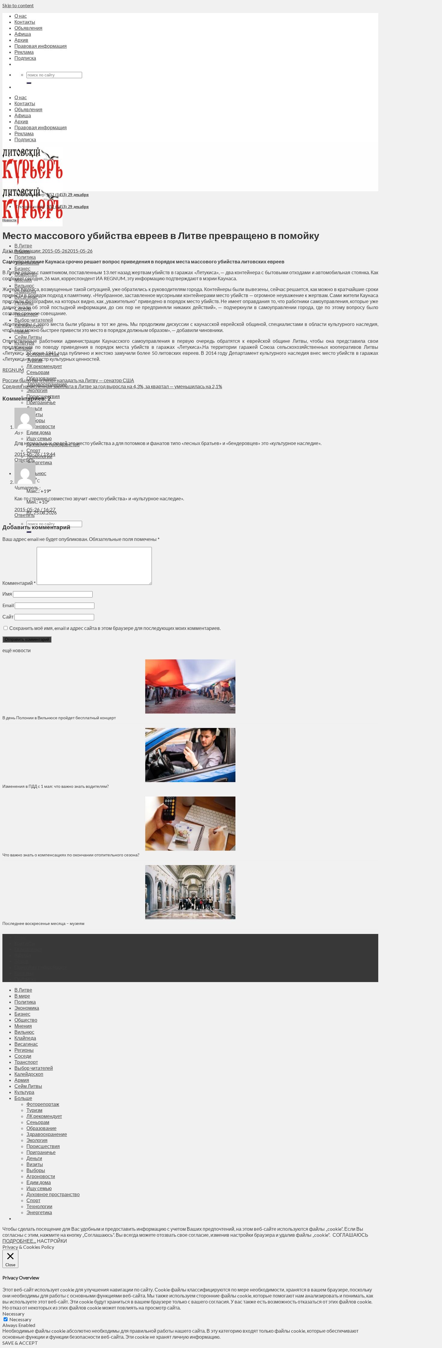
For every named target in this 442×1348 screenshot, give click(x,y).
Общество (25, 1020)
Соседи (22, 1056)
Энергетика (39, 462)
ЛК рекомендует (44, 366)
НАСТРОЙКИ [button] (52, 1241)
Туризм (34, 1110)
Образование (41, 1128)
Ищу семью (39, 438)
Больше (23, 1098)
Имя (7, 594)
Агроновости (40, 426)
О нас (20, 16)
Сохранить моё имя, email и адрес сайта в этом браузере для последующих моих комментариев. (115, 628)
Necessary (20, 1319)
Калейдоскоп (28, 1074)
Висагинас (26, 1044)
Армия (21, 1080)
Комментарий (19, 583)
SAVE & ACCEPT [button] (20, 1343)
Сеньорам (37, 372)
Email (8, 605)
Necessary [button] (13, 1313)
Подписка (25, 58)
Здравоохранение (46, 1134)
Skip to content (18, 5)
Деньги (34, 1158)
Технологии (39, 1206)
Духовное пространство (53, 1194)
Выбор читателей (33, 320)
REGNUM (13, 370)
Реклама (24, 52)
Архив (21, 40)
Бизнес (22, 268)
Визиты (34, 1164)
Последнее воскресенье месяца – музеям (44, 923)
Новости (9, 220)
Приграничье (41, 402)
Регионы (24, 1050)
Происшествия (43, 1146)
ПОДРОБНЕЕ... (19, 1241)
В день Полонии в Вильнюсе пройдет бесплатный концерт (59, 717)
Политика (25, 257)
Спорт (33, 450)
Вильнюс (24, 285)
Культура (24, 1092)
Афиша (22, 34)
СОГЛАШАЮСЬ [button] (350, 1235)
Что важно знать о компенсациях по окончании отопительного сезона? (71, 854)
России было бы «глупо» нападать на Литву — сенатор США (68, 380)
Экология (37, 390)
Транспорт (26, 1062)
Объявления (28, 28)
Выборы (35, 420)
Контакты (24, 22)
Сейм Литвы (28, 337)
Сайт (8, 616)
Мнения (23, 1026)
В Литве (23, 245)
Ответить (24, 459)
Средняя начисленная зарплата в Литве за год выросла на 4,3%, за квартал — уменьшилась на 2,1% (112, 386)
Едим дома (38, 432)
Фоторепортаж (42, 1104)
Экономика (26, 1008)
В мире (22, 996)
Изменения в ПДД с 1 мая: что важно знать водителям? (55, 786)
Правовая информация (40, 46)
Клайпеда (25, 1038)
